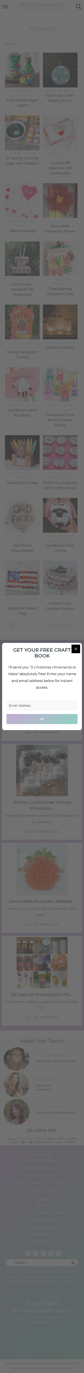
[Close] (76, 649)
